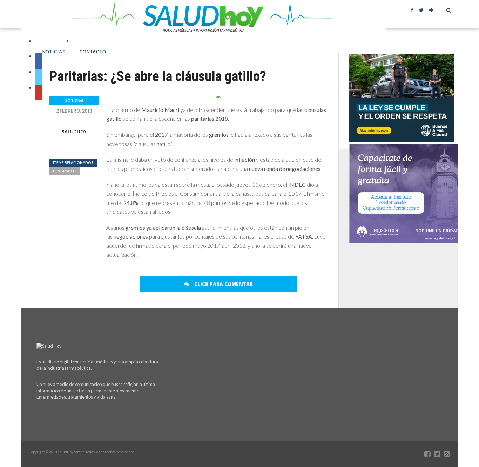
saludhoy (74, 131)
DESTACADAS (65, 171)
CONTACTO (93, 51)
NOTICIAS (54, 51)
